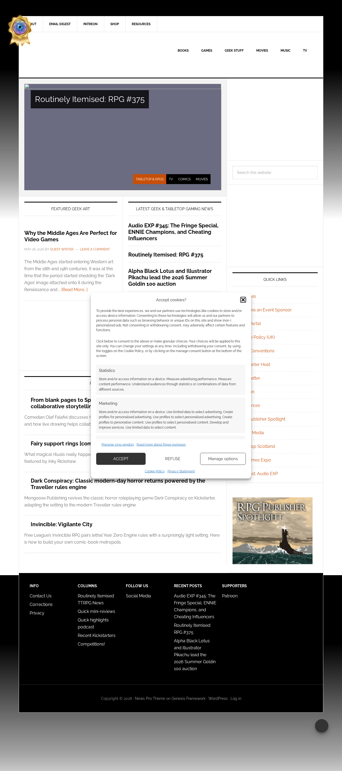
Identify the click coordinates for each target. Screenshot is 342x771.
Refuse (172, 458)
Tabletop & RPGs (150, 179)
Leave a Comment (95, 249)
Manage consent (321, 725)
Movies (202, 179)
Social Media (251, 432)
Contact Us (41, 595)
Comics (184, 179)
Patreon (230, 595)
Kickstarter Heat (254, 364)
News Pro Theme (150, 698)
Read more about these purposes (161, 444)
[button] (243, 300)
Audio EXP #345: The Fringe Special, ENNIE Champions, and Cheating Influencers (173, 232)
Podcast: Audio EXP (258, 473)
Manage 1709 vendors (118, 444)
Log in (236, 698)
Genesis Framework (188, 698)
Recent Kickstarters (97, 635)
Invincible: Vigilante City (61, 524)
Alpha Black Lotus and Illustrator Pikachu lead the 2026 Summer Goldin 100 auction (170, 277)
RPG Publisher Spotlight (262, 419)
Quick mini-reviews (96, 611)
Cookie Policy (155, 471)
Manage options (223, 458)
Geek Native (64, 55)
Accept (121, 458)
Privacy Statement (181, 471)
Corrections (41, 604)
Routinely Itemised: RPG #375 (90, 99)
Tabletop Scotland (257, 446)
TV (171, 179)
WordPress (218, 698)
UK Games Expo (255, 460)
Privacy (37, 613)
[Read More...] (74, 289)
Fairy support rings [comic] (64, 443)
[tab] (149, 179)
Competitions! (91, 644)
